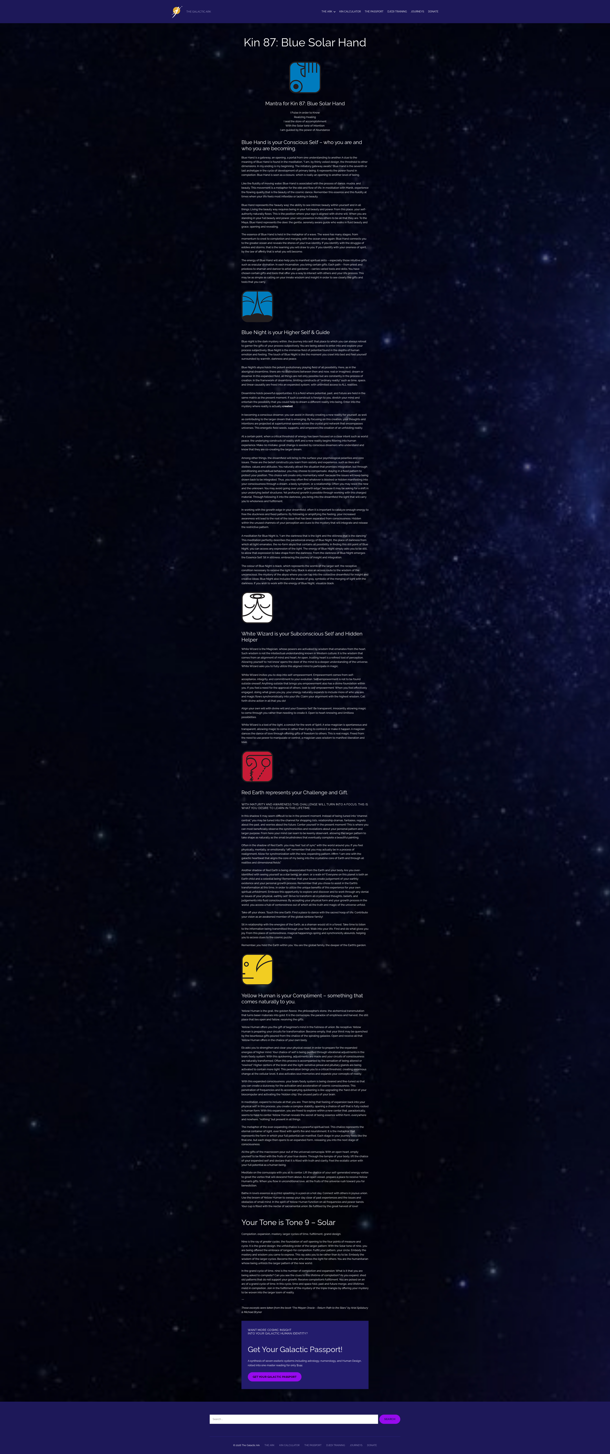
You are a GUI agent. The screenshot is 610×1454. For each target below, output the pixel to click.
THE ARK (327, 11)
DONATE (433, 11)
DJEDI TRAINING (397, 11)
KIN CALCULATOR (350, 11)
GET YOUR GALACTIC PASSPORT (275, 1376)
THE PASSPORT (374, 11)
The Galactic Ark (251, 1445)
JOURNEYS (417, 11)
